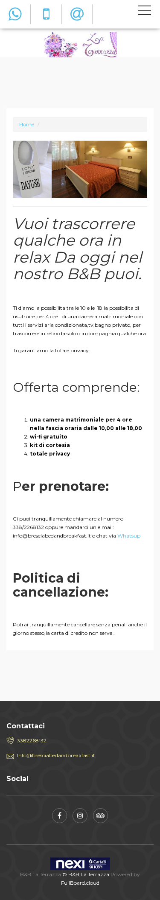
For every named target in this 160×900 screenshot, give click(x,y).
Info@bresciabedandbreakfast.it (56, 755)
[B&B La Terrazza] (80, 44)
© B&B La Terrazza (85, 874)
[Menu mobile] (144, 12)
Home (26, 124)
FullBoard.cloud (80, 883)
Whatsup (128, 535)
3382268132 (32, 740)
